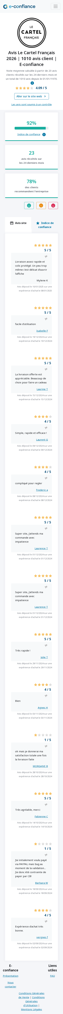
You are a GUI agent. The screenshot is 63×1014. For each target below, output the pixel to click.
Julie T (44, 657)
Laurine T (42, 389)
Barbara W (41, 882)
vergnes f (42, 937)
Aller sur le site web (31, 96)
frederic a (42, 490)
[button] (32, 83)
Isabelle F (42, 330)
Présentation (10, 975)
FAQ (52, 975)
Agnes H (43, 707)
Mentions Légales (31, 1009)
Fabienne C (41, 816)
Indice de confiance (28, 134)
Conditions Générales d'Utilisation (34, 1001)
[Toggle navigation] (55, 6)
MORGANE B (40, 766)
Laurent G (42, 439)
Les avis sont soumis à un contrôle (31, 104)
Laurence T (41, 548)
